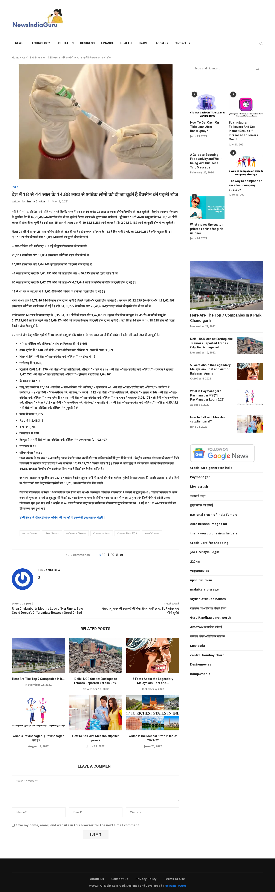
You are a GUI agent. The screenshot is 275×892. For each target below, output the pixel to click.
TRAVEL (143, 43)
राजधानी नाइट (197, 496)
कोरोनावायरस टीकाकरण (76, 533)
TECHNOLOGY (40, 43)
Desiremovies (200, 664)
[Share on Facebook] (108, 555)
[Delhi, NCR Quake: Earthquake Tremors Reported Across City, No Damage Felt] (95, 655)
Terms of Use (174, 879)
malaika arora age (204, 589)
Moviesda (197, 646)
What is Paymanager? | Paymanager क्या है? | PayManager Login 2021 (207, 395)
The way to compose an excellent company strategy (245, 185)
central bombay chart (207, 655)
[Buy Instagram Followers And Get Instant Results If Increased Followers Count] (246, 105)
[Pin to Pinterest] (117, 555)
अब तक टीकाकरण (30, 533)
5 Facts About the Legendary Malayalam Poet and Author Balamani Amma (210, 369)
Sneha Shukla (35, 201)
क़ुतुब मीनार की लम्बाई (201, 505)
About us (162, 43)
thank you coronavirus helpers (213, 533)
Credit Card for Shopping (209, 543)
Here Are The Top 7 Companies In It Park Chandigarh (225, 318)
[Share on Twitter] (112, 555)
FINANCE (107, 43)
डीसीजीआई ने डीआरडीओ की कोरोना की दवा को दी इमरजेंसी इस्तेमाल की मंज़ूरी (62, 517)
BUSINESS (87, 43)
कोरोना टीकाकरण (52, 533)
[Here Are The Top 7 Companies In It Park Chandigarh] (38, 655)
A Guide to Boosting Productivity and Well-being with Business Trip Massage (206, 161)
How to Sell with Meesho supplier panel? (207, 419)
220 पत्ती (195, 561)
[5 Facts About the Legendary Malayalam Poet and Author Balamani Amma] (152, 655)
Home (16, 57)
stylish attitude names (208, 599)
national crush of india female (213, 515)
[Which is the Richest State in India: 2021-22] (152, 712)
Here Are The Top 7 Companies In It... (38, 679)
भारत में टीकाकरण (152, 533)
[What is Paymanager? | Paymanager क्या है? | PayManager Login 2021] (38, 712)
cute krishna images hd (208, 524)
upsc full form (201, 580)
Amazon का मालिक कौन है (206, 627)
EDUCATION (65, 43)
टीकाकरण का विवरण (101, 533)
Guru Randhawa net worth (210, 617)
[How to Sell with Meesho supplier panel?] (95, 712)
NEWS (19, 43)
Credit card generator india (211, 468)
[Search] (261, 43)
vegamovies (199, 571)
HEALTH (126, 43)
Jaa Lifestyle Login (204, 552)
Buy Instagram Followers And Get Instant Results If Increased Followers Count (243, 131)
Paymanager (200, 477)
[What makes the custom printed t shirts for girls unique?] (207, 207)
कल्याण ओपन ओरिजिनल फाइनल (207, 636)
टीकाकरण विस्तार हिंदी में (127, 533)
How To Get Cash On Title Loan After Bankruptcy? (204, 127)
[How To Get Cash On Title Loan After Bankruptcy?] (207, 105)
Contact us (182, 43)
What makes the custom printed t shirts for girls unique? (207, 229)
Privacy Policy (146, 879)
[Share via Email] (121, 555)
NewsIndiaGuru (175, 885)
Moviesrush (199, 486)
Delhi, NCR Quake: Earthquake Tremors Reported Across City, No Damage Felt (211, 343)
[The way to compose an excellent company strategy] (246, 164)
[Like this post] (103, 555)
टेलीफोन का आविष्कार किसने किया (208, 608)
